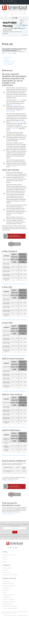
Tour (5, 1)
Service (14, 1)
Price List (12, 166)
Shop (9, 1)
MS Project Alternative (8, 583)
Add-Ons (5, 557)
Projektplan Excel (7, 597)
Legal (15, 615)
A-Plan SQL (6, 58)
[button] (13, 17)
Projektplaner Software (8, 599)
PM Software (6, 590)
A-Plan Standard (7, 57)
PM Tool (5, 592)
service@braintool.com (17, 122)
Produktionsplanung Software (10, 606)
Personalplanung (7, 588)
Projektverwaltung (7, 603)
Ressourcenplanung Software (10, 608)
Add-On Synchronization (9, 61)
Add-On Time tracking (9, 63)
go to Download (15, 104)
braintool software (7, 568)
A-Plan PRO (6, 60)
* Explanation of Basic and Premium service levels (14, 283)
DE (14, 3)
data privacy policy (14, 537)
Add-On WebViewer (8, 64)
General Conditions (22, 615)
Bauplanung (6, 581)
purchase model (14, 128)
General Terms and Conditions (10, 574)
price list (19, 100)
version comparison (8, 53)
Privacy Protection (7, 615)
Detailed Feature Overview (9, 514)
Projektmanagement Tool (9, 594)
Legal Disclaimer (7, 572)
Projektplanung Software (9, 601)
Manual (4, 561)
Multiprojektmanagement (9, 585)
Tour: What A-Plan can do (9, 554)
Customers (5, 570)
